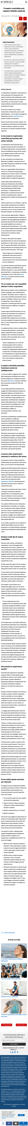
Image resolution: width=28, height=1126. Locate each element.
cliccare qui (9, 1091)
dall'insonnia (11, 381)
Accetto (21, 1115)
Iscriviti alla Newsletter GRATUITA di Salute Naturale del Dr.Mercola (14, 1036)
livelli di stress (18, 116)
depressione (4, 481)
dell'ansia (11, 481)
